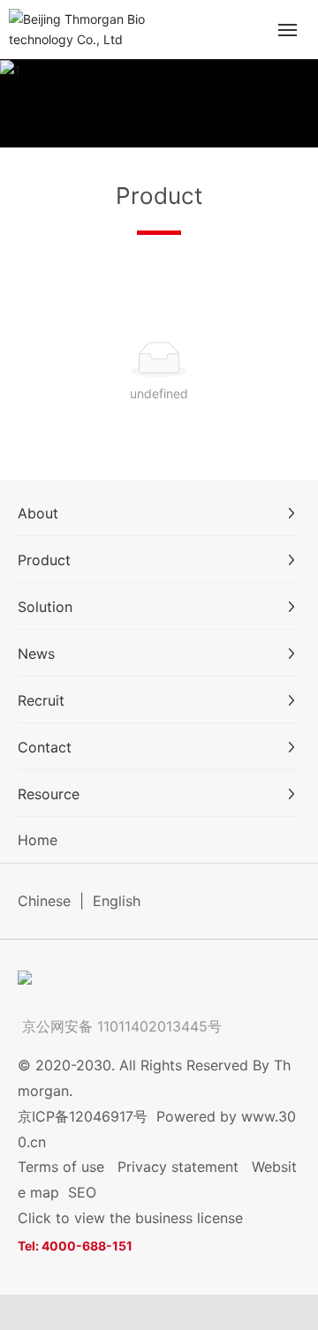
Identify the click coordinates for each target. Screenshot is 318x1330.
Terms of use (61, 1166)
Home (37, 840)
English (116, 901)
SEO (82, 1192)
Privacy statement (177, 1166)
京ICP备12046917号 (83, 1116)
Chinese (44, 901)
